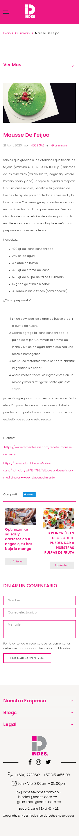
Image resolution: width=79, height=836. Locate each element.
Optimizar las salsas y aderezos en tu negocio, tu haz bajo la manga (18, 539)
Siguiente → (62, 565)
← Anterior (16, 561)
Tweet (30, 494)
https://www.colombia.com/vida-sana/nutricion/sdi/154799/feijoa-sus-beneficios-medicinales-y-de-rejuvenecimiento (38, 470)
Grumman (57, 145)
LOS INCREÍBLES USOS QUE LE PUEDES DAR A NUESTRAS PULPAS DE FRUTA (59, 542)
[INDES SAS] (30, 11)
